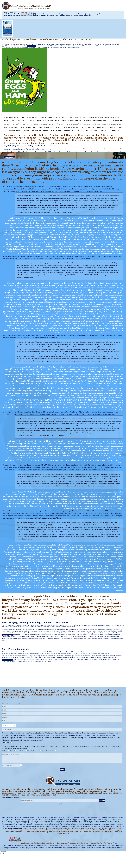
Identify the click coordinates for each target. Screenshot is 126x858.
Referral (12, 751)
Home (2, 853)
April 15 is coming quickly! (16, 649)
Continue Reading (10, 157)
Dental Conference (21, 751)
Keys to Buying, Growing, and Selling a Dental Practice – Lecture (29, 146)
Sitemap (3, 852)
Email (3, 742)
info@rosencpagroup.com (12, 828)
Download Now (32, 46)
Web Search (5, 751)
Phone (9, 742)
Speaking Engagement (34, 751)
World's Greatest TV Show (48, 751)
